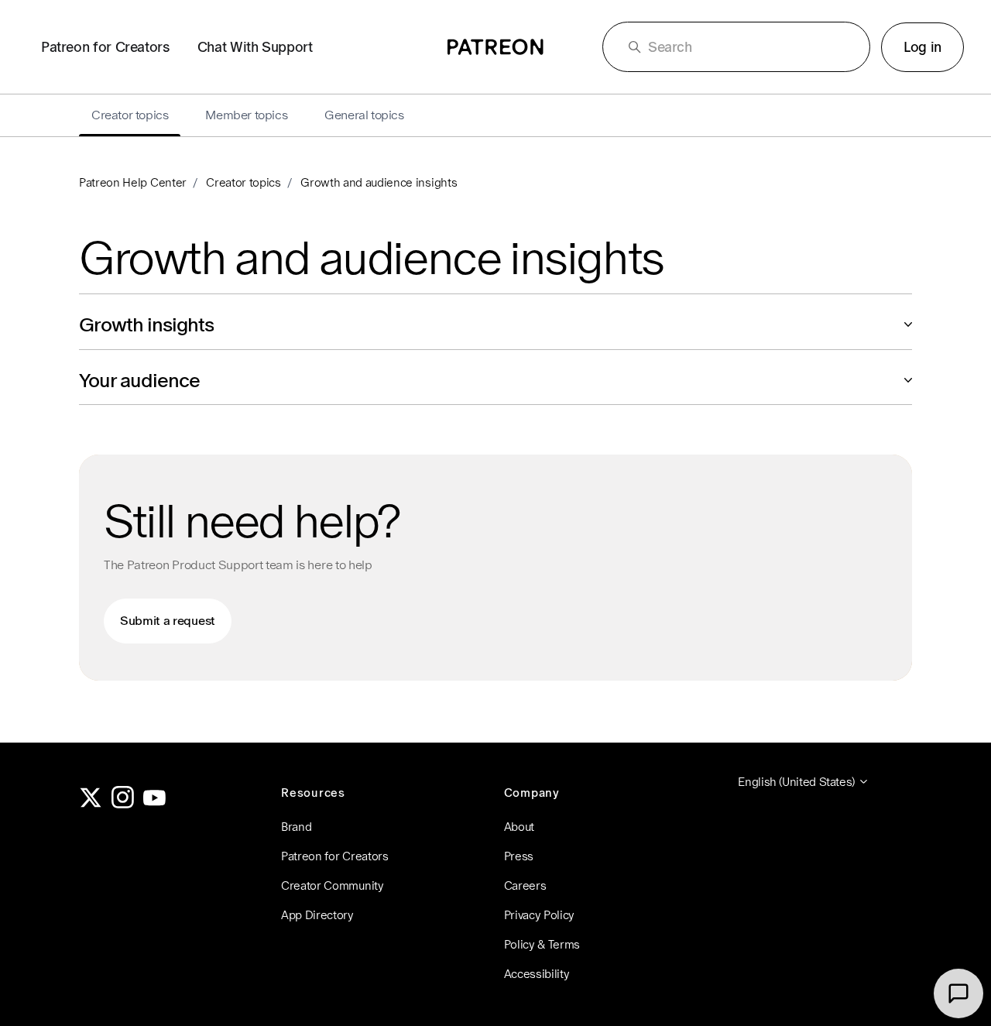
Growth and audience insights (378, 182)
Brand (296, 826)
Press (518, 856)
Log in (922, 47)
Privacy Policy (539, 914)
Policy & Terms (542, 944)
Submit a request (167, 620)
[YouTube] (154, 804)
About (519, 826)
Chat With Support (255, 47)
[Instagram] (123, 804)
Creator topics (243, 182)
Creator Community (332, 885)
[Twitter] (90, 804)
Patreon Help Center (133, 182)
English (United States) (797, 781)
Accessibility (537, 973)
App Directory (317, 914)
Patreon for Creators (105, 47)
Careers (525, 885)
